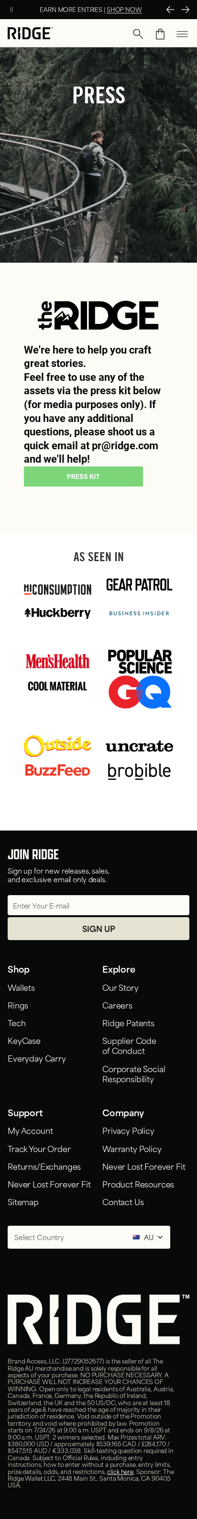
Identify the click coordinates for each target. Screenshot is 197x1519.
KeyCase (24, 1040)
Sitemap (23, 1201)
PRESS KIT (83, 476)
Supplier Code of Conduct (129, 1045)
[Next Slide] (185, 9)
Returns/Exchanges (44, 1166)
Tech (16, 1022)
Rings (18, 1004)
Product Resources (138, 1183)
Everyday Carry (37, 1058)
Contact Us (122, 1201)
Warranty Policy (132, 1148)
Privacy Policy (128, 1130)
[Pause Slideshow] (11, 9)
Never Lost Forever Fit (49, 1183)
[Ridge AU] (30, 34)
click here (120, 1471)
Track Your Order (39, 1148)
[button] (138, 34)
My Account (30, 1130)
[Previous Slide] (170, 9)
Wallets (21, 987)
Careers (117, 1004)
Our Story (120, 987)
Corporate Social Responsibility (133, 1073)
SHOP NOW (124, 9)
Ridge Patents (128, 1022)
